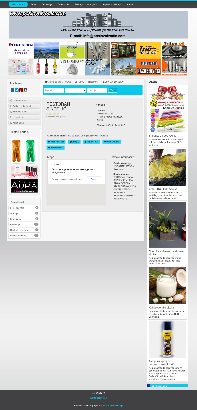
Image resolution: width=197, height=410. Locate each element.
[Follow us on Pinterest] (21, 90)
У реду (93, 179)
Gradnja (14, 213)
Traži (112, 90)
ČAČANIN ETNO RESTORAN (121, 191)
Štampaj (75, 141)
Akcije (33, 4)
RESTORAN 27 (120, 198)
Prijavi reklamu (56, 147)
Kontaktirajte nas (98, 397)
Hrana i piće (109, 405)
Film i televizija (17, 207)
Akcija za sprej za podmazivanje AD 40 (161, 362)
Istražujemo (16, 218)
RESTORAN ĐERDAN (124, 195)
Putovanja (15, 224)
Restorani (118, 169)
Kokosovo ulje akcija (161, 307)
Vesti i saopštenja (18, 235)
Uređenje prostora (19, 229)
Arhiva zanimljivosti (22, 106)
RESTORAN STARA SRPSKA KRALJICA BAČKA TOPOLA (123, 180)
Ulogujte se (18, 117)
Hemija (119, 405)
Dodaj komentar (57, 141)
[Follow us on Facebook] (12, 90)
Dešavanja (47, 4)
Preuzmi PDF (92, 141)
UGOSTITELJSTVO (123, 166)
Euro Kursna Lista (159, 385)
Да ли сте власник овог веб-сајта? (67, 179)
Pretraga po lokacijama (86, 4)
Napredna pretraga (112, 4)
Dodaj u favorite (113, 141)
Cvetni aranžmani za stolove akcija (166, 252)
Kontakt (130, 4)
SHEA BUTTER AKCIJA (163, 189)
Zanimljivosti (63, 4)
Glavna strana (18, 4)
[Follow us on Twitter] (17, 90)
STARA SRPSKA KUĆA (124, 186)
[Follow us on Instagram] (25, 90)
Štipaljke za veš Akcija (162, 135)
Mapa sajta (18, 122)
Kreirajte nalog (20, 111)
